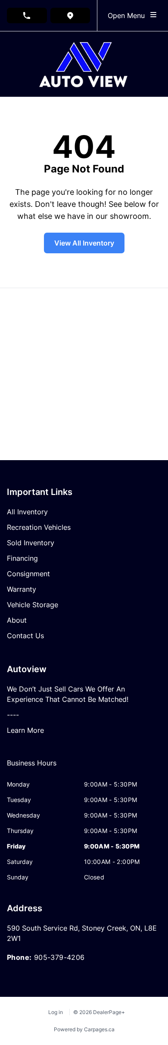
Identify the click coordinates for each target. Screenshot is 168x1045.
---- (13, 714)
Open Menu (128, 15)
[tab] (31, 767)
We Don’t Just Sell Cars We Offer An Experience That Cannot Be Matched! (67, 694)
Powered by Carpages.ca (84, 1029)
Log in (55, 1012)
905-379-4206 (59, 957)
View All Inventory (84, 243)
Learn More (25, 730)
